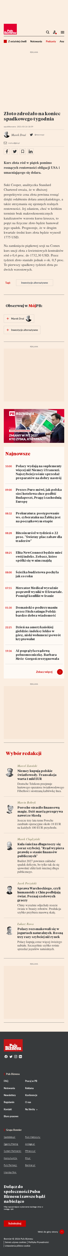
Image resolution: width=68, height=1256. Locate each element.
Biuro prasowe (11, 1116)
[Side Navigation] (61, 32)
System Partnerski (12, 1150)
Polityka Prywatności (38, 1242)
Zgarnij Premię (11, 1144)
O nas (28, 1102)
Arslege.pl (30, 1144)
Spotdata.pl (9, 1137)
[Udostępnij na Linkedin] (31, 151)
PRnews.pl (30, 1150)
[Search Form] (47, 32)
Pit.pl (27, 1158)
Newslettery (10, 1095)
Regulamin (9, 1102)
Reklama (29, 1088)
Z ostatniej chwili (17, 41)
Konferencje (31, 1095)
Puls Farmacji (10, 1165)
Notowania (36, 41)
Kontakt (8, 1109)
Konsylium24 (10, 1158)
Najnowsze (17, 453)
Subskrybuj (14, 1223)
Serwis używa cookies (15, 1242)
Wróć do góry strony (48, 1231)
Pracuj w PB (31, 1081)
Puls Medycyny (32, 1137)
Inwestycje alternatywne (34, 282)
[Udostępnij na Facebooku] (7, 151)
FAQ (6, 1081)
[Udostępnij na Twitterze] (15, 151)
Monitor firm (10, 1172)
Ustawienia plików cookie (17, 1245)
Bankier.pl (30, 1165)
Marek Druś (17, 318)
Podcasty (51, 41)
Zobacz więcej (44, 671)
